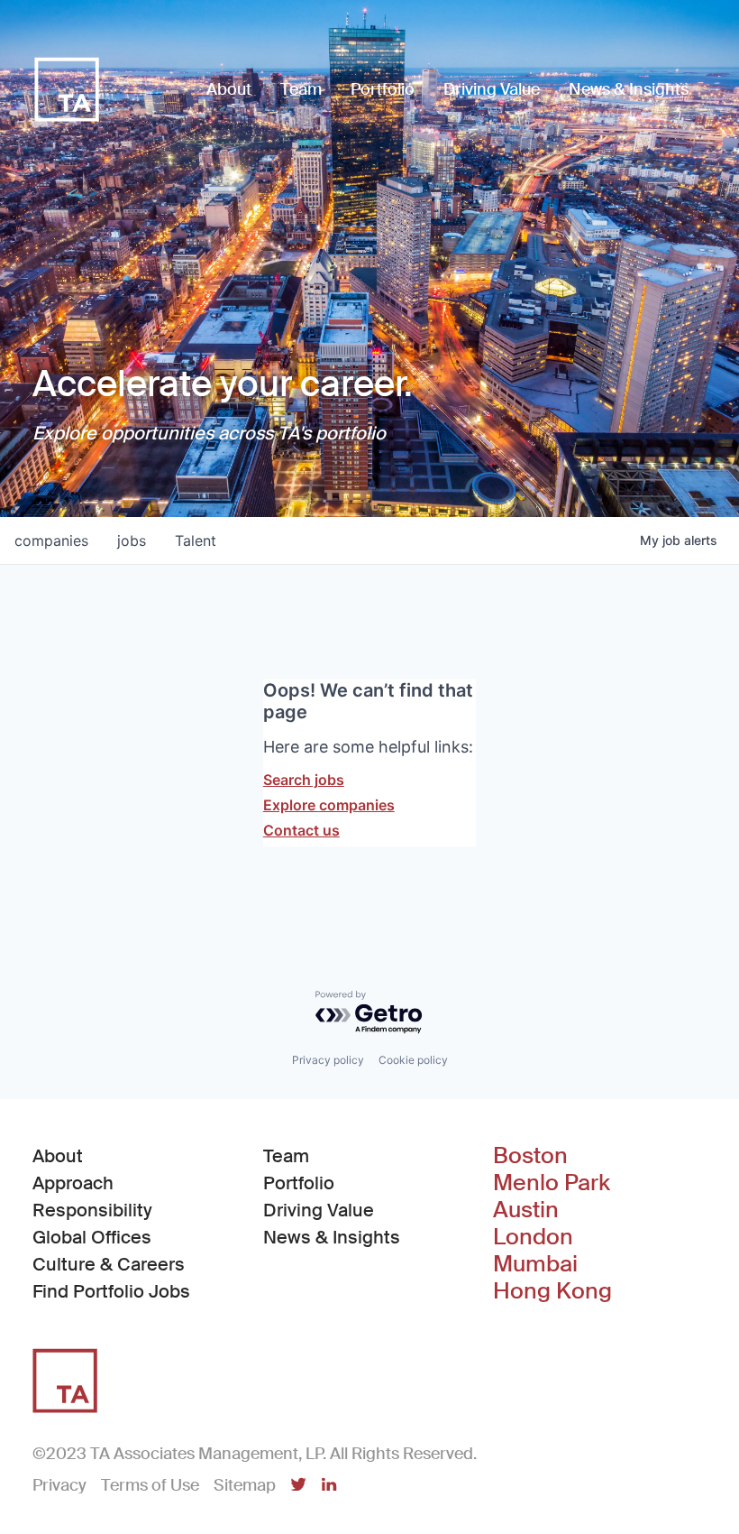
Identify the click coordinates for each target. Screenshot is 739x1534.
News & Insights (331, 1237)
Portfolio (298, 1183)
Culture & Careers (108, 1264)
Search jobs (303, 780)
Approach (73, 1183)
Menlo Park (551, 1183)
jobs (131, 540)
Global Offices (91, 1237)
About (57, 1156)
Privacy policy (328, 1060)
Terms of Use (150, 1485)
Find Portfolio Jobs (111, 1291)
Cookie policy (413, 1060)
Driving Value (318, 1210)
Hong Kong (552, 1291)
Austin (526, 1210)
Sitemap (245, 1485)
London (533, 1237)
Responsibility (92, 1210)
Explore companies (329, 805)
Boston (530, 1155)
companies (51, 540)
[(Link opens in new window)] (298, 1486)
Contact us (301, 830)
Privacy (59, 1485)
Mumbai (535, 1264)
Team (286, 1156)
